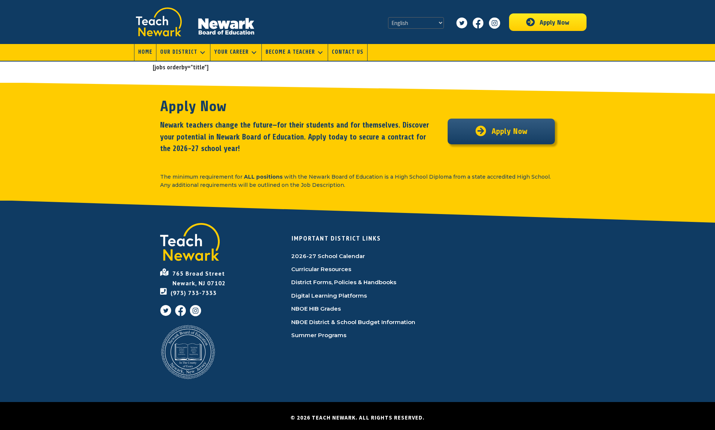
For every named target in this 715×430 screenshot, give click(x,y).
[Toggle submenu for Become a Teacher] (320, 52)
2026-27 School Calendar (328, 256)
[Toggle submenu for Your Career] (254, 52)
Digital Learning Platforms (329, 295)
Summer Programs (318, 335)
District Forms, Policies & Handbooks (343, 282)
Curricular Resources (321, 269)
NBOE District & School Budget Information (353, 322)
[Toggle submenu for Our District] (202, 52)
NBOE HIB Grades (316, 308)
